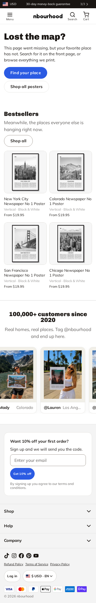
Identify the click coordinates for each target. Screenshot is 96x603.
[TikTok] (6, 555)
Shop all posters (26, 86)
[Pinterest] (28, 555)
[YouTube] (36, 555)
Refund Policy (13, 564)
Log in (12, 576)
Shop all (18, 140)
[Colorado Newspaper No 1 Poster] (70, 172)
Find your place (25, 72)
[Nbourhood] (48, 16)
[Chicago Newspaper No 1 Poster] (70, 243)
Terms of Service (36, 564)
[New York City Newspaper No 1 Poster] (25, 172)
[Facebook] (21, 555)
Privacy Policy (60, 564)
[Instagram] (14, 555)
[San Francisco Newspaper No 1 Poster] (25, 243)
